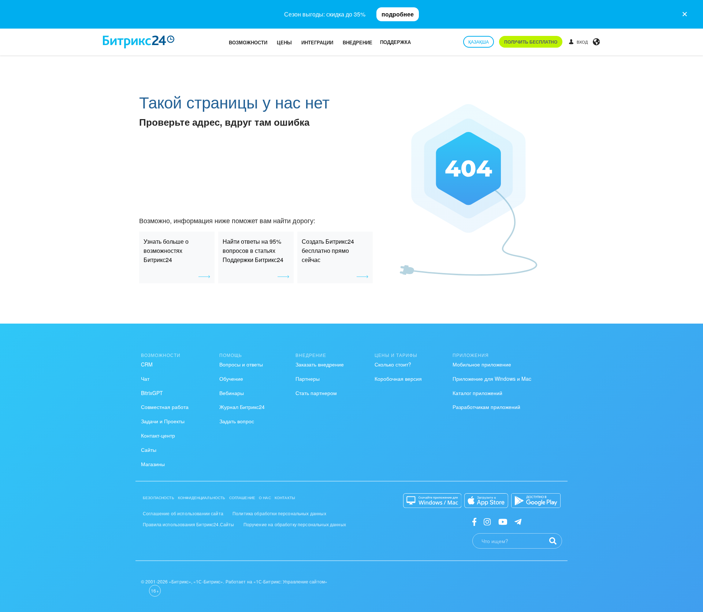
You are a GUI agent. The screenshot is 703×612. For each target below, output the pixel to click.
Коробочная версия (398, 378)
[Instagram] (487, 521)
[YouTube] (502, 521)
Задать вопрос (236, 421)
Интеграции (317, 42)
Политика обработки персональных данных (279, 513)
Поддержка (395, 41)
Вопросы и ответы (241, 364)
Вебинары (231, 393)
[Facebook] (474, 521)
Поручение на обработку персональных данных (294, 524)
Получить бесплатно (530, 41)
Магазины (153, 464)
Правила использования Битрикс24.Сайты (188, 524)
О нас (265, 497)
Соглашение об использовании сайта (183, 513)
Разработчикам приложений (486, 406)
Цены (284, 42)
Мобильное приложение (482, 364)
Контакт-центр (158, 435)
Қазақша (478, 41)
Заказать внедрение (319, 364)
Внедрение (357, 42)
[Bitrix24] (138, 42)
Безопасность (158, 497)
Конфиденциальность (202, 497)
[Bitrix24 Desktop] (432, 500)
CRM (147, 364)
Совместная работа (165, 406)
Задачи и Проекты (163, 421)
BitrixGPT (152, 393)
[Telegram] (517, 521)
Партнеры (307, 378)
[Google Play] (536, 500)
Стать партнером (316, 393)
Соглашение (242, 497)
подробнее (398, 14)
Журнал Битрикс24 (242, 406)
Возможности (248, 42)
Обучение (231, 378)
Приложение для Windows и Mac (492, 378)
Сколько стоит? (393, 364)
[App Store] (486, 500)
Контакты (285, 497)
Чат (145, 378)
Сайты (148, 449)
